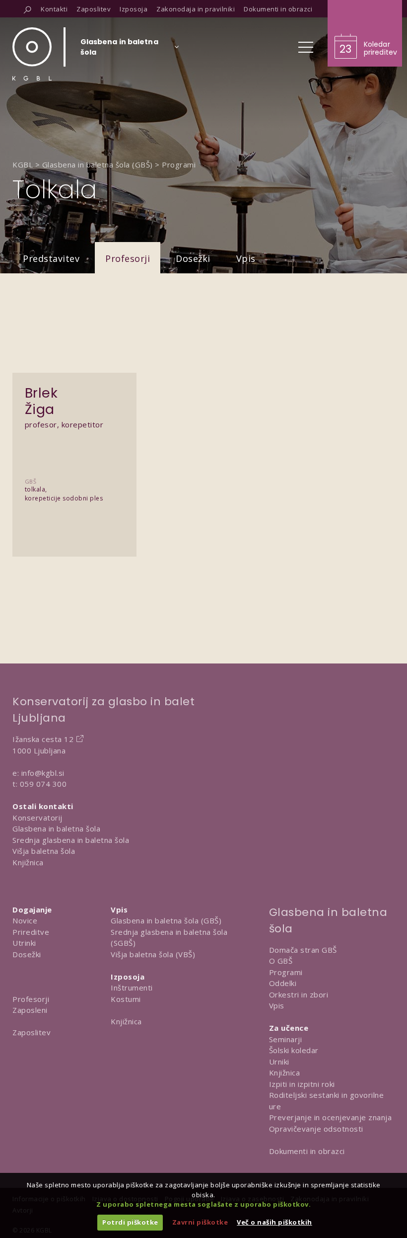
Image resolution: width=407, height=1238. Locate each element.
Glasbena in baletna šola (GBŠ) (166, 920)
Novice (24, 920)
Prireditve (30, 932)
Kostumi (126, 999)
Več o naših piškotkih (274, 1222)
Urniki (279, 1062)
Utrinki (24, 943)
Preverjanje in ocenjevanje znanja (330, 1117)
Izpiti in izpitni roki (302, 1084)
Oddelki (283, 983)
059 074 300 (43, 784)
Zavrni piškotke (200, 1222)
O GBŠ (281, 961)
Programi (286, 972)
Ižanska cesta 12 (42, 739)
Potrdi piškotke (130, 1222)
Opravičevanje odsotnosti (316, 1129)
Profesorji (127, 258)
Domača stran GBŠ (303, 950)
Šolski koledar (294, 1050)
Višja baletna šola (43, 851)
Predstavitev (51, 258)
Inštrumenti (132, 987)
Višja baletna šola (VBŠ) (153, 954)
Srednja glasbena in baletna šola (70, 840)
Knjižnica (28, 862)
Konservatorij (37, 818)
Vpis (246, 258)
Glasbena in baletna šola (56, 828)
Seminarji (285, 1039)
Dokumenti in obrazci (307, 1151)
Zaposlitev (31, 1032)
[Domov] (32, 54)
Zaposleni (30, 1010)
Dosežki (193, 258)
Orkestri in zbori (299, 994)
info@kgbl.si (43, 773)
